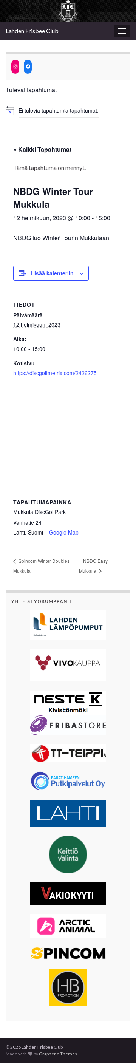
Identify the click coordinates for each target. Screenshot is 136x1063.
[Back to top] (119, 1046)
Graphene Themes (58, 1054)
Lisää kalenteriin (52, 273)
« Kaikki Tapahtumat (42, 149)
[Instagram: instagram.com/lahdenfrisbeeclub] (15, 67)
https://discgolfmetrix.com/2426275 (55, 373)
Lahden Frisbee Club (32, 30)
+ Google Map (62, 532)
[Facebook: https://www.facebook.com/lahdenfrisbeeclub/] (28, 67)
